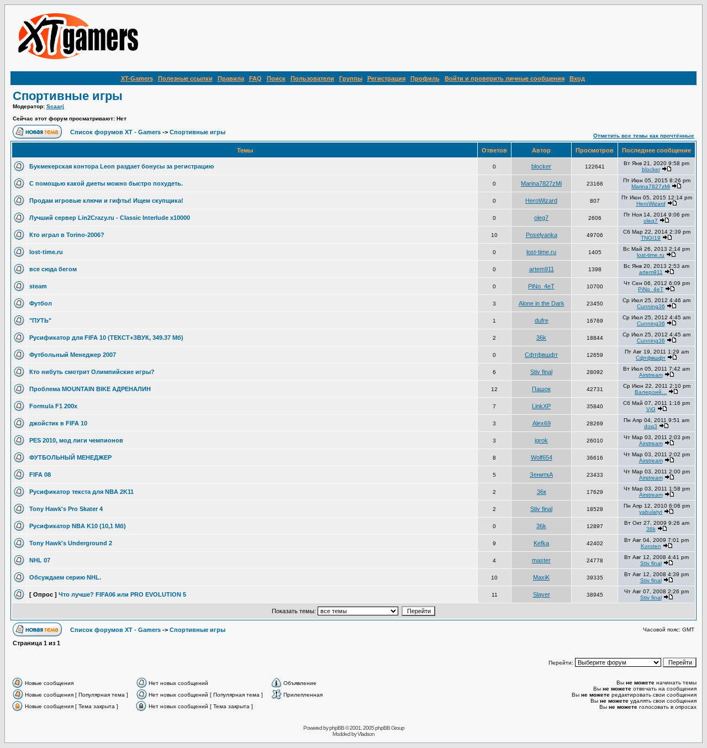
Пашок (541, 389)
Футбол (40, 303)
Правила (231, 78)
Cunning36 (651, 306)
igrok (541, 440)
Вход (577, 78)
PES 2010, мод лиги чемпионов (76, 440)
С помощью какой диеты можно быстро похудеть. (106, 183)
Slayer (541, 594)
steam (38, 286)
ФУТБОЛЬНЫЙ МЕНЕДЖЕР (70, 457)
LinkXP (541, 406)
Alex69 (541, 423)
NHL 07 (39, 560)
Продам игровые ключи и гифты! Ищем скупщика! (106, 200)
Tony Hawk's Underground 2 (70, 543)
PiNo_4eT (541, 286)
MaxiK (541, 577)
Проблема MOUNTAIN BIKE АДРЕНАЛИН (90, 389)
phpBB (336, 728)
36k (541, 337)
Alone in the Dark (541, 303)
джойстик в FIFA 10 (58, 423)
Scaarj (55, 106)
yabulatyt (650, 512)
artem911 (541, 269)
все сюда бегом (53, 269)
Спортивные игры (68, 96)
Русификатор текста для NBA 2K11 (81, 491)
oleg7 (541, 217)
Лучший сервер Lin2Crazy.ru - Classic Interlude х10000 (109, 217)
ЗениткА (541, 474)
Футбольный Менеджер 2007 (72, 354)
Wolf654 (541, 457)
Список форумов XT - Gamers (115, 132)
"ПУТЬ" (40, 320)
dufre (541, 320)
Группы (350, 78)
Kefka (541, 543)
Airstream (651, 375)
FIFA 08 (40, 474)
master (541, 560)
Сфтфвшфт (541, 354)
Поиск (276, 78)
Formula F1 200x (53, 406)
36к (541, 491)
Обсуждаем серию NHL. (65, 577)
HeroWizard (541, 200)
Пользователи (312, 78)
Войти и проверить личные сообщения (504, 78)
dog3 (650, 426)
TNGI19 (651, 238)
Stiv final (541, 371)
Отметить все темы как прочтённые (643, 136)
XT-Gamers (137, 78)
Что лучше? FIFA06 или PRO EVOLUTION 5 (122, 594)
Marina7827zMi (541, 183)
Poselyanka (541, 234)
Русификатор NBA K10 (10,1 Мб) (77, 526)
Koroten (651, 546)
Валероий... (651, 392)
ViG (651, 409)
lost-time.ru (46, 252)
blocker (541, 166)
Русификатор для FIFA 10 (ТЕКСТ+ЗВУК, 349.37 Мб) (106, 337)
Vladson (365, 734)
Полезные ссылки (185, 78)
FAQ (255, 78)
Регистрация (386, 78)
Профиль (425, 78)
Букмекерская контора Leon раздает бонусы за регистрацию (121, 166)
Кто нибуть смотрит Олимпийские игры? (92, 371)
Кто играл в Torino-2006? (66, 234)
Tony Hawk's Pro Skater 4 (66, 508)
